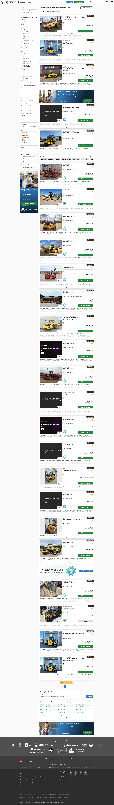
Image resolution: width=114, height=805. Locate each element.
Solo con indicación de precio (28, 85)
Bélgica (26, 139)
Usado (24, 151)
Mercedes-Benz (27, 28)
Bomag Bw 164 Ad (44, 712)
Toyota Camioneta (41, 767)
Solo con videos (26, 165)
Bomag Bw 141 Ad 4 (45, 707)
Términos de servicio (55, 802)
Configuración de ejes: (26, 113)
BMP (24, 71)
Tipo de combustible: (25, 117)
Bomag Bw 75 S (80, 704)
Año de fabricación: (25, 87)
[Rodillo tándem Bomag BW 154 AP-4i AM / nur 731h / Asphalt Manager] (51, 639)
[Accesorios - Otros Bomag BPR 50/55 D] (51, 589)
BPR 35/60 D (27, 75)
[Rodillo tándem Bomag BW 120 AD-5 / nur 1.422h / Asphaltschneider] (51, 48)
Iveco (25, 31)
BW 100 (26, 58)
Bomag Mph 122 (66, 159)
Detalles (86, 621)
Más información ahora (86, 571)
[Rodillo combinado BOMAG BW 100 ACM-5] (51, 614)
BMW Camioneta (83, 767)
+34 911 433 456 (27, 759)
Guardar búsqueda (67, 682)
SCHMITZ (25, 36)
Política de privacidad (45, 802)
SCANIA (25, 43)
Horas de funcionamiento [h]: (27, 92)
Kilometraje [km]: (24, 108)
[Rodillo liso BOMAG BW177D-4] (51, 548)
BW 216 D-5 (27, 60)
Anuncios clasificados (28, 156)
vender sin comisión (29, 203)
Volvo (25, 41)
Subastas (25, 158)
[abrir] (66, 37)
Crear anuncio (87, 100)
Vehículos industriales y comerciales (27, 13)
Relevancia (87, 7)
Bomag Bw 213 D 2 (62, 709)
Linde (25, 35)
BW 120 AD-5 (27, 61)
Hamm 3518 (85, 159)
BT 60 (26, 69)
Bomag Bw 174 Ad (44, 715)
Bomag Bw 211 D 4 (62, 704)
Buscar (70, 2)
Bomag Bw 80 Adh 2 (81, 712)
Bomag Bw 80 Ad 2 (80, 709)
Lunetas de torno (31, 767)
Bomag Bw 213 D (62, 707)
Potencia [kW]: (24, 103)
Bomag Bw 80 (79, 707)
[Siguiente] (60, 24)
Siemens (25, 33)
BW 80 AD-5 (27, 63)
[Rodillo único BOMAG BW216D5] (51, 172)
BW (24, 56)
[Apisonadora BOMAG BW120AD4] (51, 273)
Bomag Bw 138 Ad (44, 704)
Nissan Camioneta (93, 767)
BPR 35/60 (27, 78)
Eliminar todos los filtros (54, 11)
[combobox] (29, 133)
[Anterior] (90, 156)
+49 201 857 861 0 (76, 759)
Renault (25, 45)
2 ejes (24, 115)
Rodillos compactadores (47, 159)
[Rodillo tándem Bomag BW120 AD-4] (51, 298)
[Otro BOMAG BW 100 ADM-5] (51, 476)
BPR (23, 73)
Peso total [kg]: (24, 98)
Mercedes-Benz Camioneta (54, 767)
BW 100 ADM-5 (28, 65)
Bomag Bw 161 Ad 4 (45, 709)
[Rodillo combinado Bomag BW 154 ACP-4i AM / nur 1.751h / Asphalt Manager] (51, 665)
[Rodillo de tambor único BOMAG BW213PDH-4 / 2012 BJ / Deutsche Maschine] (51, 324)
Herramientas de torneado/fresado (69, 767)
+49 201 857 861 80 (27, 761)
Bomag (24, 24)
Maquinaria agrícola (27, 10)
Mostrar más (67, 717)
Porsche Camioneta (21, 767)
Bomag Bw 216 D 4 (62, 715)
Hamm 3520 (76, 159)
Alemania (27, 135)
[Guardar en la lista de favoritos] (92, 18)
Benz (25, 26)
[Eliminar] (65, 2)
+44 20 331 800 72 (52, 759)
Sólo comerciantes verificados (29, 167)
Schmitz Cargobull (27, 40)
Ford (24, 47)
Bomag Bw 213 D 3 (62, 712)
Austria (26, 142)
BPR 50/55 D (27, 76)
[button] (112, 2)
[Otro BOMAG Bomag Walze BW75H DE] (51, 526)
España (26, 137)
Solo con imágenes (27, 164)
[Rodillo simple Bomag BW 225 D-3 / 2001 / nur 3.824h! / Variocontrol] (51, 24)
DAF (24, 38)
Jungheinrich (26, 48)
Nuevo (24, 149)
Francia (26, 140)
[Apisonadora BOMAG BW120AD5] (51, 222)
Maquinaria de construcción (29, 9)
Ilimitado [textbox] (24, 132)
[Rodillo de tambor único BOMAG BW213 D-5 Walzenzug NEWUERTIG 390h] (51, 139)
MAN (25, 29)
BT (23, 68)
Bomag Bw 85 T (80, 715)
